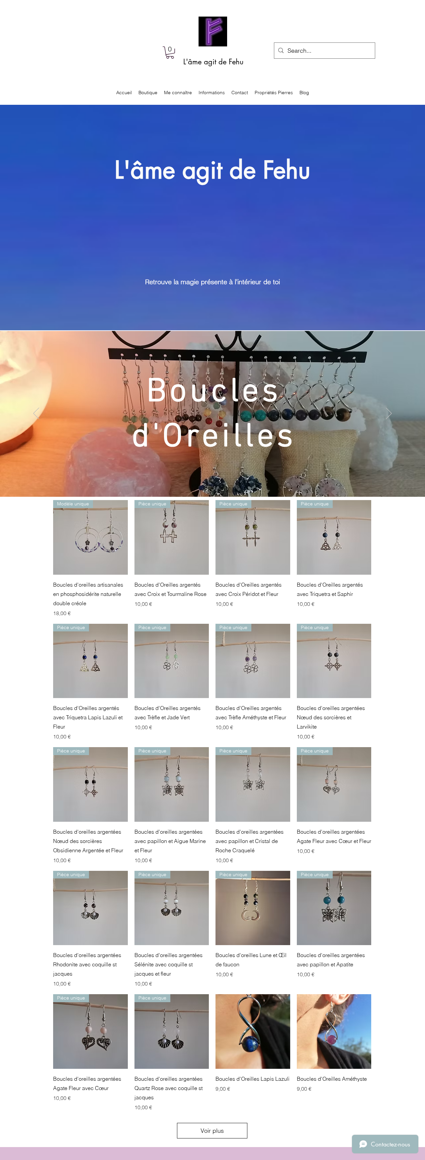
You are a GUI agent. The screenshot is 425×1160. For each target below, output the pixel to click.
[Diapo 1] (212, 480)
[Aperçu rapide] (252, 1031)
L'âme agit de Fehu (213, 61)
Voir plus (212, 1130)
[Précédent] (36, 414)
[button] (170, 52)
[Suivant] (389, 414)
